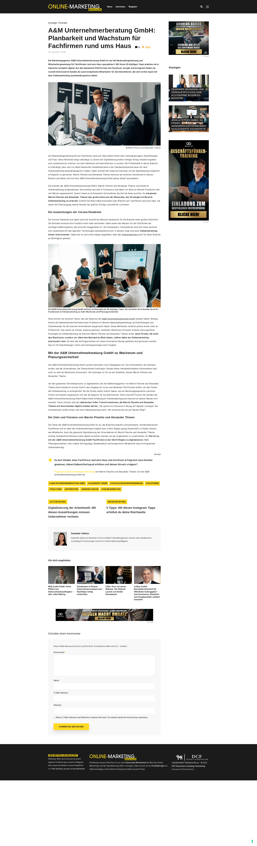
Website (57, 705)
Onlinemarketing (130, 234)
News (109, 6)
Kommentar (60, 652)
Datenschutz (188, 769)
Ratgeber (133, 6)
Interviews (120, 6)
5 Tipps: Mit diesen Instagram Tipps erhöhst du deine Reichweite (130, 510)
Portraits (62, 23)
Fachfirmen (153, 483)
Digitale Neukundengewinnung (127, 483)
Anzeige (52, 23)
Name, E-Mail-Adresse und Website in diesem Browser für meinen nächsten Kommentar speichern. (102, 717)
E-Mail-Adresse (61, 693)
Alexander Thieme (98, 483)
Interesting (72, 489)
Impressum (177, 769)
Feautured (56, 489)
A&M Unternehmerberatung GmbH (118, 319)
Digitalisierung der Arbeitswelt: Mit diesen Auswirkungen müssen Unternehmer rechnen (72, 512)
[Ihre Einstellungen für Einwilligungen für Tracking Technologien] (252, 841)
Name (57, 680)
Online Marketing (112, 489)
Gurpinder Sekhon (80, 533)
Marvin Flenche (90, 489)
